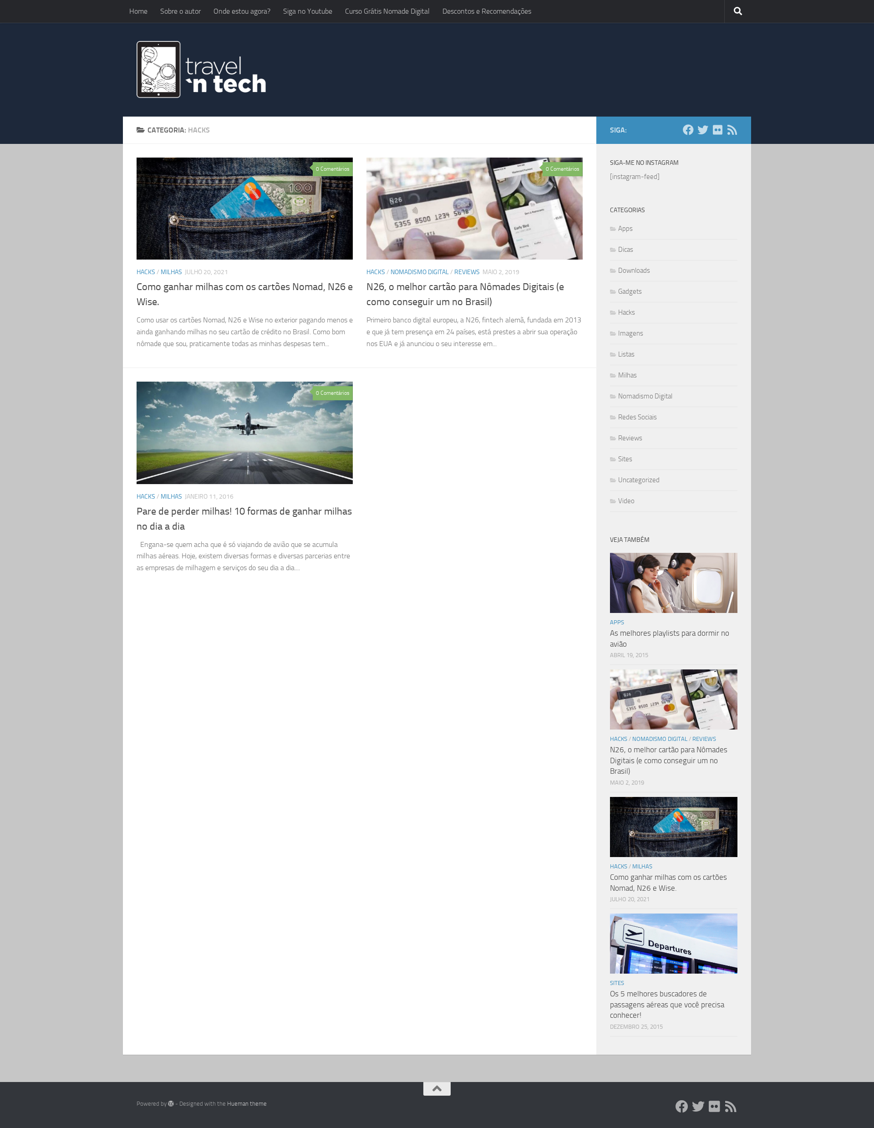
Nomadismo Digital (420, 272)
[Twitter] (702, 129)
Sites (625, 459)
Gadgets (630, 291)
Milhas (171, 272)
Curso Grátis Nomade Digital (387, 11)
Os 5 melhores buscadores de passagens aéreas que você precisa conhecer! (667, 1004)
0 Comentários (333, 169)
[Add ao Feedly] (732, 129)
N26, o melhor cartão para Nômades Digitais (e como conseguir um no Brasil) (668, 760)
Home (138, 11)
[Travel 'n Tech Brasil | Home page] (202, 69)
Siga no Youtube (307, 11)
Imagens (630, 333)
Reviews (467, 272)
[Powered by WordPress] (171, 1104)
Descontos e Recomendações (486, 11)
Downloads (634, 270)
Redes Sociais (637, 417)
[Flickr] (717, 129)
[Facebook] (688, 129)
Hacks (146, 272)
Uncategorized (639, 480)
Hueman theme (247, 1103)
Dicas (625, 249)
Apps (625, 229)
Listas (626, 354)
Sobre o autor (180, 11)
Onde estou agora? (241, 11)
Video (626, 501)
